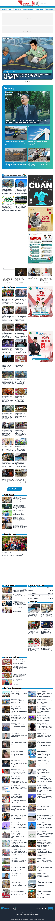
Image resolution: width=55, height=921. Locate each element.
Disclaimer (31, 919)
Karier (43, 919)
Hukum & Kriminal (40, 9)
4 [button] (29, 81)
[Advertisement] (27, 23)
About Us (25, 917)
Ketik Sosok (9, 94)
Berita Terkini (10, 287)
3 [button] (27, 81)
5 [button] (32, 81)
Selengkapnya (15, 489)
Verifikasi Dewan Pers (32, 917)
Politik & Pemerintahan (28, 9)
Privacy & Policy (37, 919)
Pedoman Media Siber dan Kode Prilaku (19, 919)
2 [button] (25, 81)
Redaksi (20, 917)
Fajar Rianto (9, 92)
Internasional (18, 9)
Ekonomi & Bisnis (50, 9)
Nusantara (4, 9)
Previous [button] (3, 58)
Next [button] (51, 58)
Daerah (10, 9)
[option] (27, 58)
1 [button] (23, 81)
